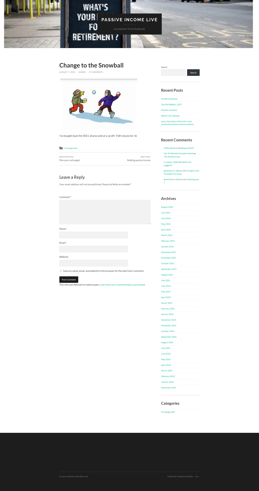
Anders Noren (185, 476)
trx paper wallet (171, 162)
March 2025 (166, 303)
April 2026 (166, 229)
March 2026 (166, 235)
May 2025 (166, 291)
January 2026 (167, 246)
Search (164, 67)
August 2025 (167, 274)
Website (63, 256)
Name (63, 228)
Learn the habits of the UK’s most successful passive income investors (177, 122)
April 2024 (166, 365)
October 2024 (167, 331)
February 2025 (168, 308)
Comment (65, 196)
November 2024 (168, 325)
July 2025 (165, 280)
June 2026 (166, 218)
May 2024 (166, 359)
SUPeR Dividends (169, 98)
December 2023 (168, 387)
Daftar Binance (171, 148)
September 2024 (168, 336)
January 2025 (167, 314)
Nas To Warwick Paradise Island (178, 153)
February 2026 (168, 240)
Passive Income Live (129, 19)
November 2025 (168, 257)
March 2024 (166, 370)
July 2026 (165, 212)
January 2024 (167, 382)
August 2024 (167, 342)
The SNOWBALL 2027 (171, 104)
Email (63, 242)
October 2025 (167, 263)
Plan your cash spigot (69, 159)
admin (82, 72)
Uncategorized (70, 148)
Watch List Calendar (170, 115)
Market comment (169, 110)
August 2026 (167, 207)
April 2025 (166, 297)
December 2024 (168, 319)
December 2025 (168, 252)
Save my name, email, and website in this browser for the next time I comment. (103, 270)
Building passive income (139, 159)
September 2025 (168, 269)
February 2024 (168, 376)
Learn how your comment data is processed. (122, 284)
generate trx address (173, 170)
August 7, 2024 (67, 72)
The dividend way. (172, 156)
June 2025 (166, 286)
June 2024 (166, 353)
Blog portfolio (187, 148)
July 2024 (165, 348)
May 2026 (166, 224)
